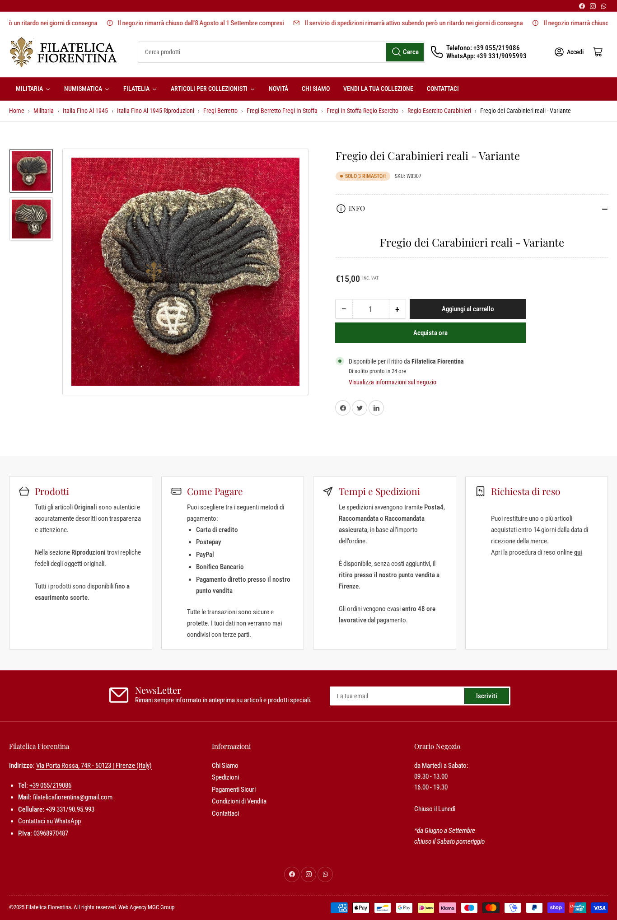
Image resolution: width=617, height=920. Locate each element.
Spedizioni (225, 777)
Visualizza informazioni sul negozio (392, 382)
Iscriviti (486, 696)
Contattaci (225, 813)
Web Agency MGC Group (146, 907)
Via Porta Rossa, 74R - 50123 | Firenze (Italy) (94, 765)
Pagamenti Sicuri (234, 789)
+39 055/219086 (50, 785)
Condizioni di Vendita (239, 801)
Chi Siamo (225, 765)
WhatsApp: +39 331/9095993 (486, 56)
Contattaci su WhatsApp (49, 821)
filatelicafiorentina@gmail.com (72, 797)
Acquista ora (430, 333)
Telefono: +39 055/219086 (483, 48)
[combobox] (281, 52)
